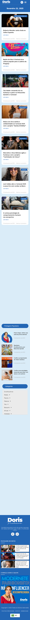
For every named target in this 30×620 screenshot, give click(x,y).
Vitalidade (7, 413)
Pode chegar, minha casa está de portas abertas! (21, 333)
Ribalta (6, 395)
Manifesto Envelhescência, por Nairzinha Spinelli (19, 347)
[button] (21, 2)
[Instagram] (17, 534)
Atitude (6, 410)
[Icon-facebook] (12, 534)
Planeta (6, 398)
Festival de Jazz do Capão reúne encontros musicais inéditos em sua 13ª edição (22, 555)
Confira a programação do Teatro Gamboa (20, 359)
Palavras (6, 401)
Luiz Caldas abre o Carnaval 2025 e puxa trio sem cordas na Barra (14, 185)
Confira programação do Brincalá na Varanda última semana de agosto (22, 548)
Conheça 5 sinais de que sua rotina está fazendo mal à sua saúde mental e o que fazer (22, 564)
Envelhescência (8, 391)
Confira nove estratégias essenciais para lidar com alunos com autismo (21, 372)
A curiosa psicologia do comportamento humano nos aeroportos (12, 215)
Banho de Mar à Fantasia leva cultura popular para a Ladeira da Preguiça (14, 61)
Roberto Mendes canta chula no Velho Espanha (14, 31)
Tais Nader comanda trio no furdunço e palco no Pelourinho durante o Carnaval (14, 92)
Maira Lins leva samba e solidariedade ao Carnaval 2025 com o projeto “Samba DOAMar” (14, 123)
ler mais (6, 35)
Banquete (7, 407)
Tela (5, 404)
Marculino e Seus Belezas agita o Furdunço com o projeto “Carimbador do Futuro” (14, 155)
